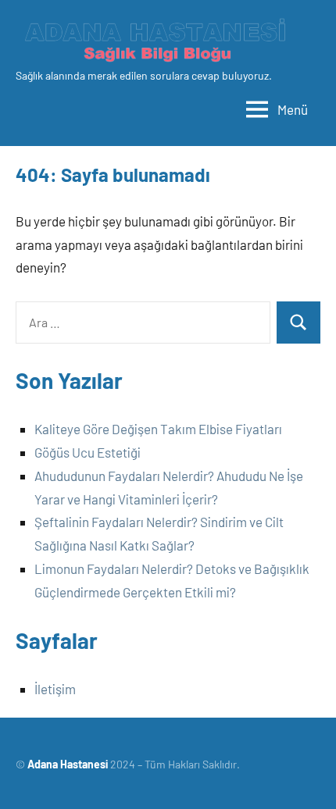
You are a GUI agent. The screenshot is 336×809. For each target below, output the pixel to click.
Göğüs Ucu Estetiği (87, 452)
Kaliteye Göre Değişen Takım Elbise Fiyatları (158, 429)
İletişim (55, 689)
